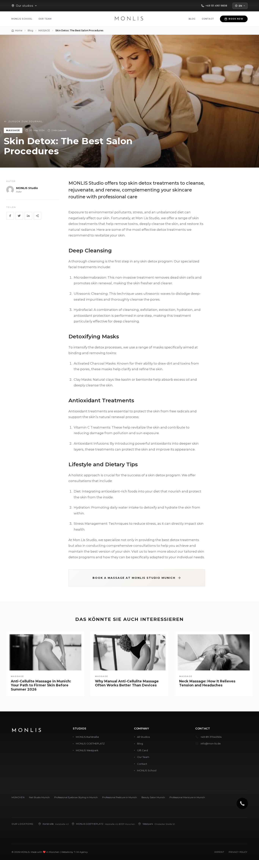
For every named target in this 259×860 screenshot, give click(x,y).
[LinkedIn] (28, 216)
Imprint (219, 852)
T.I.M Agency (81, 852)
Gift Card (142, 750)
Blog (192, 18)
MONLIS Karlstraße (87, 736)
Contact (208, 18)
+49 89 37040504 (211, 736)
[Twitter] (19, 216)
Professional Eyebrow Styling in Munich (76, 797)
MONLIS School (21, 18)
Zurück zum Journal (25, 121)
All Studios (143, 736)
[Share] (37, 216)
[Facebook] (10, 216)
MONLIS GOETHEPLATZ (90, 743)
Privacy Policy (238, 852)
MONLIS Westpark (87, 750)
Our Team (45, 18)
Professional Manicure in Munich (187, 797)
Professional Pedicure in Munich (119, 797)
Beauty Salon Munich (153, 797)
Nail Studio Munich (39, 797)
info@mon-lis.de (211, 743)
